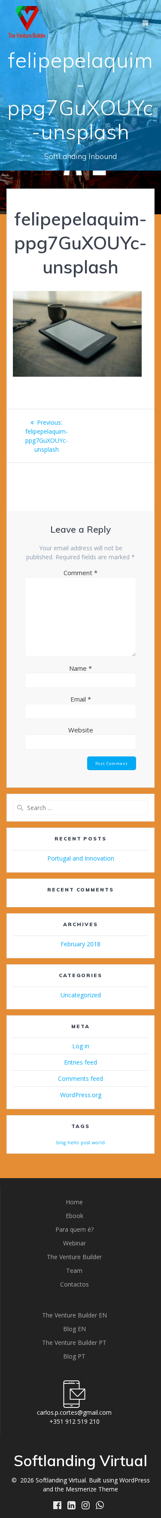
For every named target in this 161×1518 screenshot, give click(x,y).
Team (74, 1270)
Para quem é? (74, 1229)
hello (73, 1143)
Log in (80, 1046)
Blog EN (74, 1329)
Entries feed (80, 1062)
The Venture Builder (74, 1257)
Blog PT (74, 1356)
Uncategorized (81, 995)
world (98, 1143)
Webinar (74, 1243)
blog (61, 1143)
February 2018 (80, 944)
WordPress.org (80, 1095)
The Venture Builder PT (74, 1342)
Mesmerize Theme (92, 1489)
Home (74, 1202)
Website (80, 730)
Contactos (74, 1284)
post (85, 1143)
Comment (80, 572)
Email (80, 699)
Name (80, 668)
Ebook (74, 1216)
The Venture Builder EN (74, 1315)
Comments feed (80, 1078)
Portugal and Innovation (80, 858)
